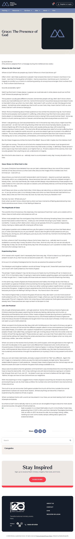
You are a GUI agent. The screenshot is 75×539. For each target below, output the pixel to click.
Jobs (36, 10)
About (45, 10)
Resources (15, 10)
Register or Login (53, 514)
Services (27, 10)
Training (4, 10)
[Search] (70, 440)
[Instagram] (21, 523)
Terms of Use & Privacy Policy (44, 536)
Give (53, 10)
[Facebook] (18, 523)
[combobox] (35, 440)
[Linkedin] (20, 526)
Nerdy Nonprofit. (64, 536)
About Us (50, 503)
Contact (50, 507)
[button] (36, 431)
